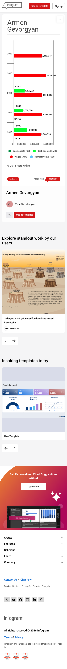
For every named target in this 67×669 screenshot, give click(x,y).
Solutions (9, 550)
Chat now (26, 579)
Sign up (59, 6)
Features (9, 543)
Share (14, 179)
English (7, 586)
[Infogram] (12, 6)
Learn (7, 556)
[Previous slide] (6, 341)
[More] (60, 19)
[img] (28, 56)
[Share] (9, 215)
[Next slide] (14, 341)
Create (8, 537)
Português (26, 586)
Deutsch (16, 586)
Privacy (19, 637)
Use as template (39, 6)
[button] (20, 151)
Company (9, 562)
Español (36, 586)
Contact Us (10, 579)
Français (46, 586)
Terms (8, 637)
